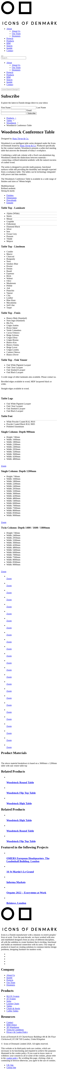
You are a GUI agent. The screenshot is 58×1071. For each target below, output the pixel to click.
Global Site (11, 1067)
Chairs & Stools (13, 1008)
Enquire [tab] (9, 203)
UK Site (9, 1065)
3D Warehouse (12, 1027)
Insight (9, 978)
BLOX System (12, 996)
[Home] (29, 24)
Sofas (8, 1001)
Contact (9, 1022)
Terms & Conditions (15, 1030)
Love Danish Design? (10, 89)
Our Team (10, 982)
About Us (10, 975)
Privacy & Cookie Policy (17, 1032)
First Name (6, 107)
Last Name (41, 107)
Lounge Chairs (12, 1003)
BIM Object (11, 1025)
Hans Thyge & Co (28, 146)
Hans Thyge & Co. (20, 138)
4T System (11, 999)
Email (29, 110)
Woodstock (11, 123)
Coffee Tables (12, 1011)
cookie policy (12, 1058)
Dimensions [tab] (11, 198)
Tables (9, 120)
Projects (9, 980)
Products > (11, 118)
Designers (10, 985)
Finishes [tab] (9, 195)
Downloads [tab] (11, 200)
